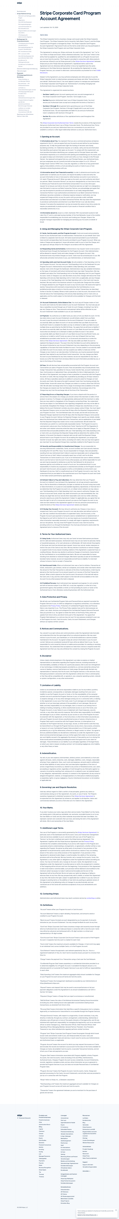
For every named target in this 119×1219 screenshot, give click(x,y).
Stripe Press (86, 1156)
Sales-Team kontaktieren (90, 1158)
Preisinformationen (44, 1120)
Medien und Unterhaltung (68, 1161)
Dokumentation (65, 1189)
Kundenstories (87, 1120)
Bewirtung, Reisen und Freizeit (69, 1156)
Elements (41, 1142)
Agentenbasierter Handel (68, 1122)
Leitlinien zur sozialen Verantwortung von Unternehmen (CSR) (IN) (25, 110)
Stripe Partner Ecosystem (68, 1181)
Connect (41, 1136)
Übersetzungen (21, 71)
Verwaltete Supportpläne (90, 1167)
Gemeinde (86, 1125)
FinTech (63, 1152)
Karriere (85, 1151)
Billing (40, 1127)
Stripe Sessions (87, 1127)
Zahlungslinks (43, 1158)
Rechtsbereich (21, 11)
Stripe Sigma (42, 1170)
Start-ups (63, 1120)
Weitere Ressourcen (88, 1142)
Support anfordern (88, 1164)
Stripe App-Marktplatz (67, 1178)
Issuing (41, 1151)
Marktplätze (64, 1138)
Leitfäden (85, 1118)
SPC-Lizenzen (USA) (24, 54)
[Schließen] (116, 1211)
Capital (41, 1129)
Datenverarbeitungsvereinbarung (27, 68)
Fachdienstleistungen (67, 1165)
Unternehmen (64, 1118)
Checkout (41, 1131)
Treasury (41, 1176)
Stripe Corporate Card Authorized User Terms (58, 123)
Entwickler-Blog (65, 1203)
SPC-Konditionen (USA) (24, 51)
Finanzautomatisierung (67, 1131)
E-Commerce (64, 1127)
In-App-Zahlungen (66, 1136)
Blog (84, 1122)
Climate (41, 1133)
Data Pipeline (42, 1140)
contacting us (91, 898)
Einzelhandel (64, 1170)
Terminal (41, 1174)
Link (40, 1154)
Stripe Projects (65, 1201)
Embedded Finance (66, 1129)
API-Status (64, 1194)
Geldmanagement (66, 1140)
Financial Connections (45, 1145)
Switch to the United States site (87, 1215)
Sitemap (85, 1138)
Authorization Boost (44, 1124)
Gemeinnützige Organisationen (69, 1163)
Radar (40, 1165)
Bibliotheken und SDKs (67, 1198)
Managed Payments (44, 1156)
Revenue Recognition (45, 1167)
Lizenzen (85, 1136)
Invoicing (41, 1149)
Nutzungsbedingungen (24, 24)
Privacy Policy (55, 606)
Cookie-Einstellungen (89, 1140)
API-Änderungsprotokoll (67, 1196)
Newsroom (86, 1153)
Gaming (63, 1154)
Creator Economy (66, 1150)
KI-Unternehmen (65, 1147)
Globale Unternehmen (67, 1134)
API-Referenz (64, 1192)
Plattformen (64, 1143)
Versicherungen (65, 1159)
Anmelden (86, 1171)
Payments (42, 1161)
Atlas (40, 1122)
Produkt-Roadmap (88, 1149)
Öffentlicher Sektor (66, 1168)
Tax (40, 1172)
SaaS (62, 1145)
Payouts (41, 1163)
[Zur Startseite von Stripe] (19, 1115)
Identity (41, 1147)
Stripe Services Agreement (85, 61)
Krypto (41, 1138)
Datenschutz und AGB (89, 1129)
